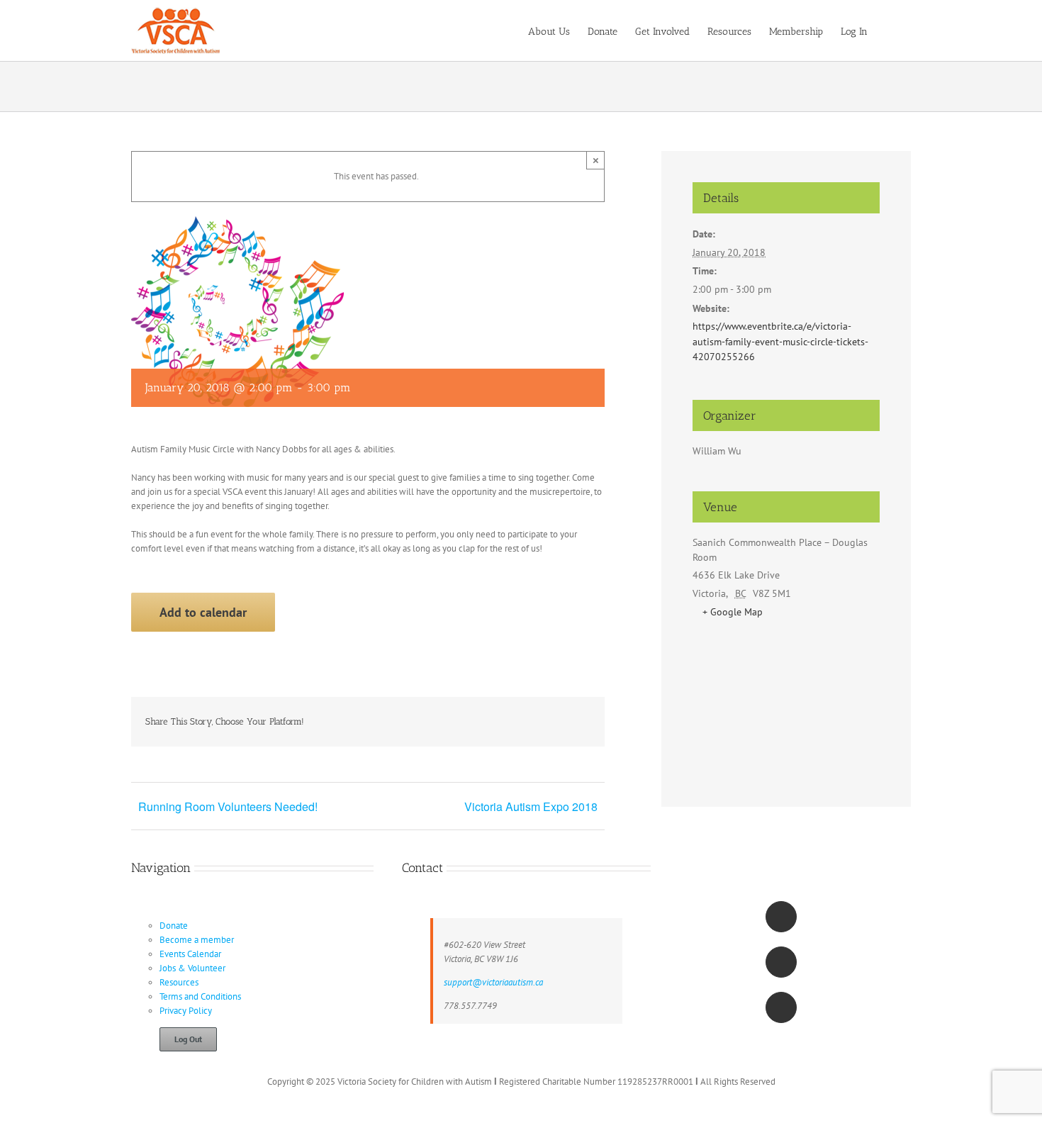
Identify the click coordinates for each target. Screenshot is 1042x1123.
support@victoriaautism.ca (493, 982)
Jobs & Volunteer (192, 968)
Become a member (196, 940)
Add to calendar (203, 612)
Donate (173, 926)
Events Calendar (190, 954)
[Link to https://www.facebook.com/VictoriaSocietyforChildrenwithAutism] (781, 916)
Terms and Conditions (200, 996)
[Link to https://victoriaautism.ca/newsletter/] (781, 1007)
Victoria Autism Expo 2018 (531, 806)
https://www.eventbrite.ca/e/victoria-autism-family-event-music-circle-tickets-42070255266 (780, 341)
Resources (178, 982)
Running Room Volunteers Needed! (228, 806)
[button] (889, 30)
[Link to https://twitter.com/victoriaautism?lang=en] (781, 962)
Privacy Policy (185, 1011)
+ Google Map (732, 611)
